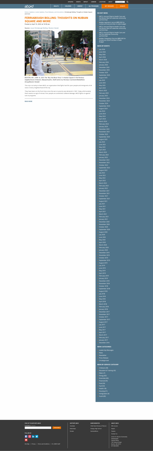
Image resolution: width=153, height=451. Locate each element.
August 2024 (103, 109)
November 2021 (104, 193)
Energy (101, 376)
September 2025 (104, 75)
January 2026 (103, 65)
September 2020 (104, 229)
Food (100, 383)
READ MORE (28, 101)
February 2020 (104, 247)
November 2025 (104, 70)
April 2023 (102, 150)
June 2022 (102, 175)
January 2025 (103, 96)
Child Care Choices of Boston (98, 426)
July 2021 (102, 204)
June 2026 (102, 52)
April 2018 (102, 301)
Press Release (103, 358)
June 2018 (102, 296)
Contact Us (114, 434)
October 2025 (103, 73)
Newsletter (102, 355)
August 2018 (103, 291)
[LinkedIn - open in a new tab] (33, 436)
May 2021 (102, 209)
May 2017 (102, 330)
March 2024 (103, 121)
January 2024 (103, 127)
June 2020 (102, 237)
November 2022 (104, 163)
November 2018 (104, 283)
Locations (102, 2)
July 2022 (102, 173)
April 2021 (102, 211)
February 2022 (104, 186)
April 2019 (102, 273)
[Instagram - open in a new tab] (29, 436)
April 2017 (102, 332)
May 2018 (102, 299)
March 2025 (103, 91)
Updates (70, 2)
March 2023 (103, 152)
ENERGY (79, 6)
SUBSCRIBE (57, 427)
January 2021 (103, 219)
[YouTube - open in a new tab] (26, 439)
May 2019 (102, 271)
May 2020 (102, 240)
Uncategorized (104, 360)
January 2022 (103, 188)
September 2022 (104, 168)
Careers (93, 2)
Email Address (30, 425)
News (101, 353)
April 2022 (102, 181)
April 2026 (102, 57)
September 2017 (104, 319)
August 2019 (103, 263)
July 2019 (102, 265)
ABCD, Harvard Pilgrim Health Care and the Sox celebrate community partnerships (112, 34)
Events (78, 2)
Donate (122, 6)
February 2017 (104, 337)
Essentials (102, 378)
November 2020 (104, 224)
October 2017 (103, 317)
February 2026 (104, 62)
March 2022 (103, 183)
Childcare (102, 368)
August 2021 (103, 201)
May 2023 (102, 147)
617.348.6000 (115, 446)
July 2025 (102, 80)
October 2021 (103, 196)
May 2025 (102, 85)
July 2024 (102, 111)
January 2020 (103, 250)
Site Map (27, 444)
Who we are (114, 426)
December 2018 (104, 281)
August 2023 (103, 139)
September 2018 (104, 289)
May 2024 (102, 116)
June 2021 (102, 206)
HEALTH (56, 6)
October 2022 (103, 165)
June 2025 (102, 83)
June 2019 (102, 268)
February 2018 (104, 307)
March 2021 (103, 214)
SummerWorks (94, 431)
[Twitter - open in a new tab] (36, 436)
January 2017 (103, 340)
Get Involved (109, 6)
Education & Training (106, 370)
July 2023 (102, 142)
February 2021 (104, 217)
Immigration (103, 394)
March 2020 (103, 245)
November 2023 (104, 132)
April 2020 (102, 242)
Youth (101, 396)
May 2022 (102, 178)
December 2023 (104, 129)
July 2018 (102, 294)
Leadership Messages (106, 350)
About (110, 2)
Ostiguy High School (96, 428)
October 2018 (103, 286)
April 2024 (102, 119)
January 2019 (103, 278)
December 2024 (104, 98)
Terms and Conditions (44, 444)
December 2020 (104, 222)
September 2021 (104, 199)
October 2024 (103, 103)
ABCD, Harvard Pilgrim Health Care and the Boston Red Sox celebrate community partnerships (112, 18)
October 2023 (103, 134)
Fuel (100, 386)
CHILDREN (68, 6)
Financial (102, 381)
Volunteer (72, 426)
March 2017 (103, 335)
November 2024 (104, 101)
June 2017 (102, 327)
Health (101, 388)
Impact (85, 2)
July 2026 (102, 49)
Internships (73, 428)
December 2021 (104, 191)
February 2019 (104, 276)
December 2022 (104, 160)
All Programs (94, 6)
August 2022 (103, 170)
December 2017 (104, 312)
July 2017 (102, 325)
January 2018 (103, 309)
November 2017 (104, 314)
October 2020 (103, 227)
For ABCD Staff (56, 444)
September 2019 (104, 260)
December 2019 (104, 253)
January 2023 (103, 157)
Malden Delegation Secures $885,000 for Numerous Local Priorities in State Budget (112, 40)
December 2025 (104, 67)
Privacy (34, 444)
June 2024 (102, 114)
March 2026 (103, 60)
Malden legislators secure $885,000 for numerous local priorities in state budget (112, 23)
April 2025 (102, 88)
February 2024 (104, 124)
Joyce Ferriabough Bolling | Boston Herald (44, 28)
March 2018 (103, 304)
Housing (102, 391)
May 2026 (102, 55)
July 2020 (102, 235)
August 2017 (103, 322)
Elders (101, 373)
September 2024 (104, 106)
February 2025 (104, 93)
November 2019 (104, 255)
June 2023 (102, 145)
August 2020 (103, 232)
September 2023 (104, 137)
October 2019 (103, 258)
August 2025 (103, 78)
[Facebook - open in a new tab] (26, 436)
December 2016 (104, 343)
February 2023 (104, 155)
